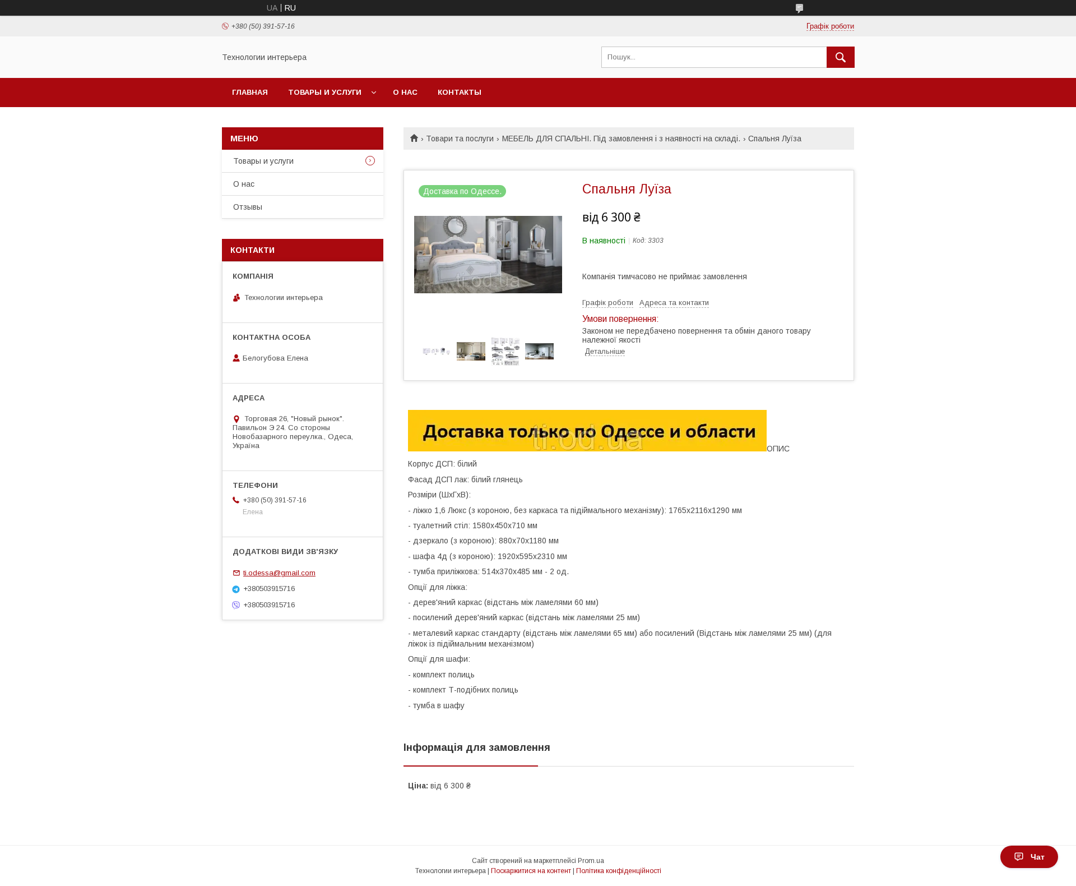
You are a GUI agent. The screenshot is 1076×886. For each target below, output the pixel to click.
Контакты (459, 92)
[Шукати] (841, 57)
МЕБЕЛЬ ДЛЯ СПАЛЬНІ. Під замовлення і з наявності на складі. (621, 138)
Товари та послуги (460, 138)
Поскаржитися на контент (531, 871)
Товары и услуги (324, 92)
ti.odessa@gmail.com (279, 573)
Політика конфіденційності (618, 871)
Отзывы (247, 206)
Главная (250, 92)
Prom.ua (591, 861)
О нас (405, 92)
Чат (1038, 856)
